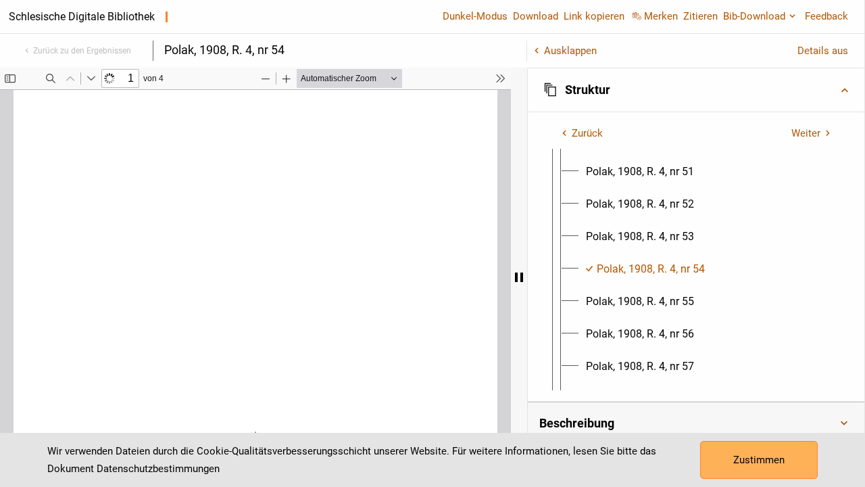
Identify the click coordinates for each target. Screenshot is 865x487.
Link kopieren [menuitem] (594, 16)
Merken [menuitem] (661, 16)
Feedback (826, 16)
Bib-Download (754, 16)
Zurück (587, 133)
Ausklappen (570, 51)
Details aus (822, 51)
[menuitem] (640, 171)
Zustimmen (759, 460)
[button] (696, 90)
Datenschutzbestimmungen (158, 469)
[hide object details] (519, 277)
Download (535, 16)
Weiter (805, 133)
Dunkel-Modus (475, 16)
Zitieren (700, 16)
